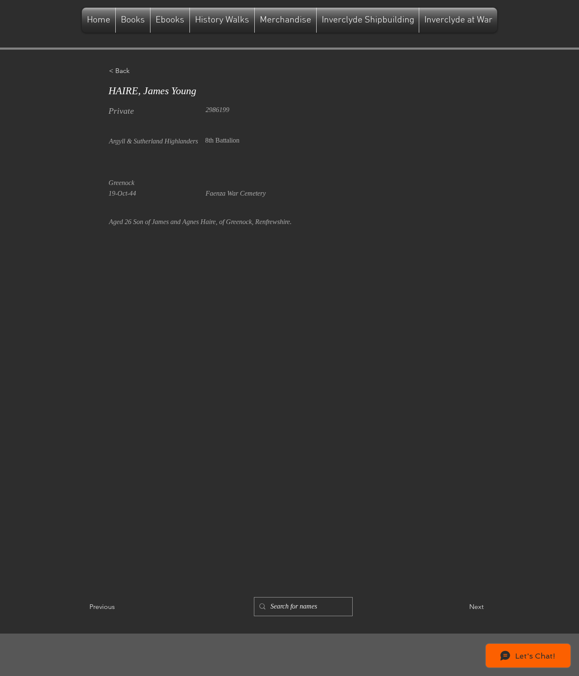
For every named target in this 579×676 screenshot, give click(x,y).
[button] (137, 70)
